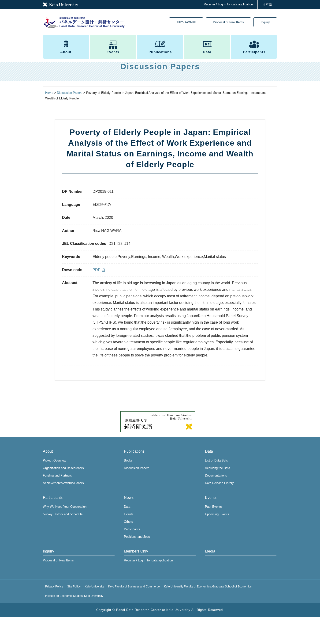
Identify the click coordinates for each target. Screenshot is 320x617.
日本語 (267, 4)
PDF (96, 270)
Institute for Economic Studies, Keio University (74, 596)
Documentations (216, 475)
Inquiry (265, 22)
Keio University (94, 586)
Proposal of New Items (228, 22)
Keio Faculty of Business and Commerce (134, 586)
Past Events (213, 506)
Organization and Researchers (63, 468)
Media (210, 551)
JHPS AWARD (186, 22)
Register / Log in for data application (228, 4)
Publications (160, 52)
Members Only (136, 551)
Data (207, 52)
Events (113, 52)
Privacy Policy (54, 586)
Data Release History (219, 483)
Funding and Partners (57, 475)
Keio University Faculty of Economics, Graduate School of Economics (208, 586)
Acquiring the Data (217, 468)
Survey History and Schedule (62, 514)
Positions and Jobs (137, 536)
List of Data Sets (216, 460)
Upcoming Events (217, 514)
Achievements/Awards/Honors (63, 483)
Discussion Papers (136, 468)
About (65, 52)
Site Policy (74, 586)
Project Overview (54, 460)
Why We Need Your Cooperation (64, 506)
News (129, 498)
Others (128, 521)
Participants (254, 52)
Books (128, 460)
